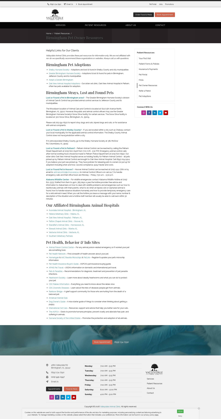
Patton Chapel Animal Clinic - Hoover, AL (66, 221)
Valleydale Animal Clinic (110, 406)
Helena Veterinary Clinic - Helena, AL (64, 214)
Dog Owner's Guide (57, 302)
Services (60, 25)
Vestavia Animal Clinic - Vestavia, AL (64, 232)
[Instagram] (143, 112)
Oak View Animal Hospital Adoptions (64, 83)
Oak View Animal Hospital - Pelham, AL (65, 218)
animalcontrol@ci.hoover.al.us (66, 172)
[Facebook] (149, 112)
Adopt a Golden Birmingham (61, 80)
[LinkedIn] (154, 112)
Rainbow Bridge (55, 291)
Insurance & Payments (148, 69)
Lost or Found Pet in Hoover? (59, 169)
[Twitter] (160, 112)
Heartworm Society (57, 278)
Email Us (54, 382)
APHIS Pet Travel (56, 268)
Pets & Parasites (56, 271)
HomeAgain (54, 257)
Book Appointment (165, 15)
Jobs (161, 4)
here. (157, 415)
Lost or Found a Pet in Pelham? (60, 148)
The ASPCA (54, 312)
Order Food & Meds (143, 15)
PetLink (87, 257)
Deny (180, 416)
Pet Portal (152, 4)
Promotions (169, 4)
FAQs (141, 80)
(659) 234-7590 (121, 342)
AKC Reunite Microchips (71, 257)
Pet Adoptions (145, 96)
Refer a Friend (145, 91)
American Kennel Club (58, 298)
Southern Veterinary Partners (61, 236)
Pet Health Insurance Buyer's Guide (64, 264)
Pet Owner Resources (148, 85)
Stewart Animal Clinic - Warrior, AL (63, 229)
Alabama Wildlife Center (57, 179)
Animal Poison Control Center (61, 247)
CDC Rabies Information (59, 284)
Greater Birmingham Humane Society (64, 73)
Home (48, 33)
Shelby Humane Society (59, 70)
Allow (180, 411)
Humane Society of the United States (64, 318)
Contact (160, 25)
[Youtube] (165, 112)
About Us (131, 25)
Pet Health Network (57, 254)
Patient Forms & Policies (149, 64)
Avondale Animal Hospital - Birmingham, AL (67, 210)
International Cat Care (58, 308)
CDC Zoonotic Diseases (59, 288)
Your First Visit (145, 58)
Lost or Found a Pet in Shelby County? (63, 130)
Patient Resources (95, 25)
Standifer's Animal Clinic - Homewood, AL (66, 225)
